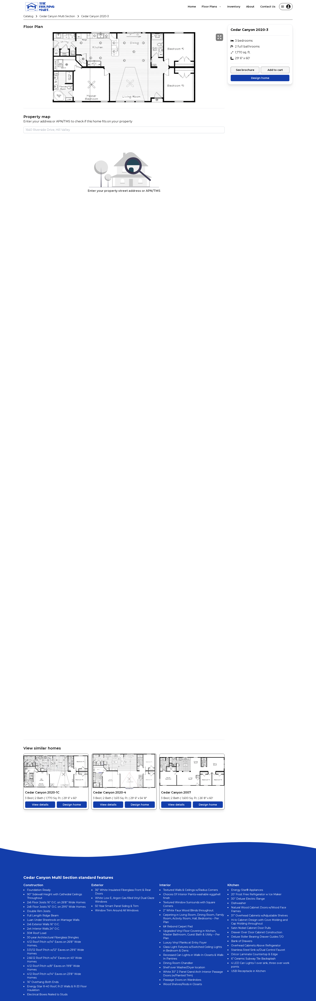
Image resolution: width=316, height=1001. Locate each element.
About (250, 6)
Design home (72, 804)
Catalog (28, 16)
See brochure (245, 70)
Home (192, 6)
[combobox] (124, 130)
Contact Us (267, 6)
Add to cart (275, 70)
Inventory (233, 6)
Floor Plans (209, 6)
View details (40, 804)
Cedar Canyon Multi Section (57, 16)
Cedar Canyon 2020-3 (95, 16)
